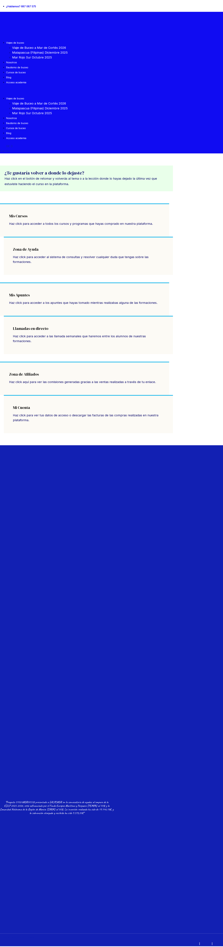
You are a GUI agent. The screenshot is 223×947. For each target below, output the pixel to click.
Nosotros (11, 62)
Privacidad (206, 943)
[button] (74, 90)
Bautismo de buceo (17, 67)
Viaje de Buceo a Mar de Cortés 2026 (39, 48)
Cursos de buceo (16, 72)
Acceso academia (16, 82)
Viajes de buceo (15, 42)
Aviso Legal (193, 943)
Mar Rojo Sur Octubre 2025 (32, 57)
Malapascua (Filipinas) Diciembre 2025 (40, 52)
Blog (8, 77)
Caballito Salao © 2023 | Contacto (18, 937)
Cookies (217, 943)
